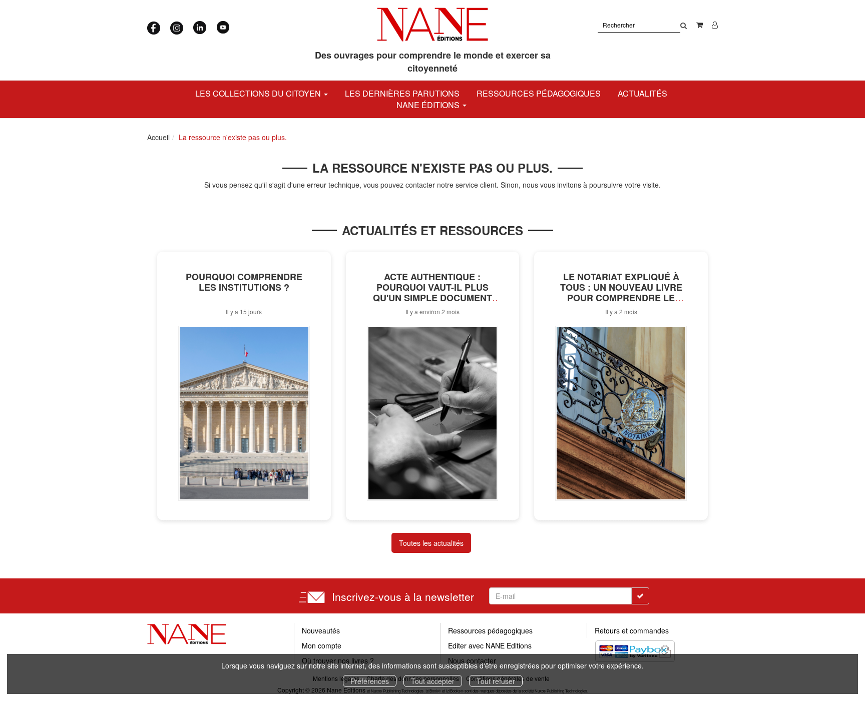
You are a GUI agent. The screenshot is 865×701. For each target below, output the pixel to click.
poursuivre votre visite (624, 185)
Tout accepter (433, 681)
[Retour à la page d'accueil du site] (433, 25)
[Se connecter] (715, 25)
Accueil (158, 137)
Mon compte (321, 645)
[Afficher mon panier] (699, 25)
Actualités (642, 93)
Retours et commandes (632, 630)
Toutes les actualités (431, 543)
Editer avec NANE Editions (490, 645)
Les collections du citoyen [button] (259, 93)
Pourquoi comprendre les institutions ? (244, 282)
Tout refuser (496, 681)
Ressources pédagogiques (539, 93)
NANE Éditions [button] (429, 105)
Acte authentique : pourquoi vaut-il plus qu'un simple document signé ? (432, 292)
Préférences (369, 681)
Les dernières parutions (402, 93)
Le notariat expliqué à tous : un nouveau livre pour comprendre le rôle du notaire (621, 292)
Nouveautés (321, 630)
